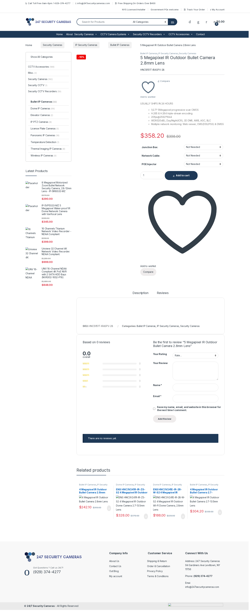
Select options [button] (107, 508)
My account (115, 576)
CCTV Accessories (179, 34)
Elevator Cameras (42, 115)
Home (59, 34)
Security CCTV (37, 85)
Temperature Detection (45, 142)
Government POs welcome (165, 9)
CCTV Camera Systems (113, 34)
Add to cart (182, 175)
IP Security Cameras (86, 44)
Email (157, 396)
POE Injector (149, 164)
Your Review (160, 363)
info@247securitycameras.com (93, 3)
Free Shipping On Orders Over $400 (136, 3)
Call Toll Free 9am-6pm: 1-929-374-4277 (49, 3)
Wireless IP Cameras (43, 155)
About (69, 34)
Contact (200, 34)
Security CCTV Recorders (147, 34)
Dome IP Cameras (125, 484)
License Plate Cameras (45, 128)
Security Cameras (84, 34)
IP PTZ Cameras (41, 121)
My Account (218, 9)
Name (157, 385)
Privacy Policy (155, 571)
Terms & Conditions (157, 576)
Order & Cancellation (158, 566)
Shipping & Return (157, 561)
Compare (165, 81)
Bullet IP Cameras (119, 44)
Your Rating (160, 354)
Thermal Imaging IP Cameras (48, 148)
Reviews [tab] (163, 293)
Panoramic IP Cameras (45, 135)
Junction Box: (150, 147)
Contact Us (115, 566)
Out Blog (114, 571)
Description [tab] (140, 293)
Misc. (32, 72)
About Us (114, 561)
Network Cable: (151, 155)
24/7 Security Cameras (41, 605)
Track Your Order (196, 9)
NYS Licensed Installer (133, 9)
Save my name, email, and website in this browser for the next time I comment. (189, 409)
